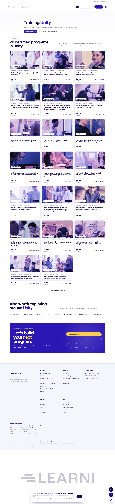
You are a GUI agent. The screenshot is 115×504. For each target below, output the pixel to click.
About (41, 402)
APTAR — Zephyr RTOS (90, 376)
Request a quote (29, 31)
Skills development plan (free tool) (71, 378)
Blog (41, 407)
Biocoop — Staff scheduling (92, 378)
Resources (42, 412)
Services (43, 7)
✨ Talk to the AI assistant (75, 343)
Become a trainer (67, 381)
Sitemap (65, 412)
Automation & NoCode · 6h (46, 388)
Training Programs (23, 7)
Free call (98, 7)
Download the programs (99, 1)
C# (47, 314)
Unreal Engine (15, 314)
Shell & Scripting (83, 314)
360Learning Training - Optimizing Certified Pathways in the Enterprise (26, 427)
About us (49, 7)
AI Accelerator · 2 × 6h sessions (47, 383)
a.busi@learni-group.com (16, 385)
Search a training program (46, 378)
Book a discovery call (73, 334)
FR (74, 6)
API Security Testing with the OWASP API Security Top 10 (23, 429)
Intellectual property (68, 409)
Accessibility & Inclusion (68, 402)
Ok (79, 496)
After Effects (96, 314)
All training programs (45, 373)
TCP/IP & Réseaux (69, 314)
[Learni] (11, 7)
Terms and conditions (68, 407)
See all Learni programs (57, 290)
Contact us (43, 415)
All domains (43, 381)
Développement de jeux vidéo (38, 18)
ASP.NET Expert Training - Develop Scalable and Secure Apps (24, 433)
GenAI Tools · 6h (44, 386)
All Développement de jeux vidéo (48, 31)
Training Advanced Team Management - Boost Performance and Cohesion (28, 425)
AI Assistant (43, 394)
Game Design (27, 314)
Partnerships (66, 383)
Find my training (86, 7)
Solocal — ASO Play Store (91, 381)
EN (77, 6)
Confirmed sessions (45, 376)
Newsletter (42, 409)
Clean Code (56, 314)
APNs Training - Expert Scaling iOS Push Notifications (22, 431)
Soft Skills (38, 314)
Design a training (67, 376)
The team (42, 404)
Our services (66, 373)
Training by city (43, 391)
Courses (26, 18)
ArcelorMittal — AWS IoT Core (92, 373)
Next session (35, 7)
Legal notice (66, 404)
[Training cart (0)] (106, 7)
